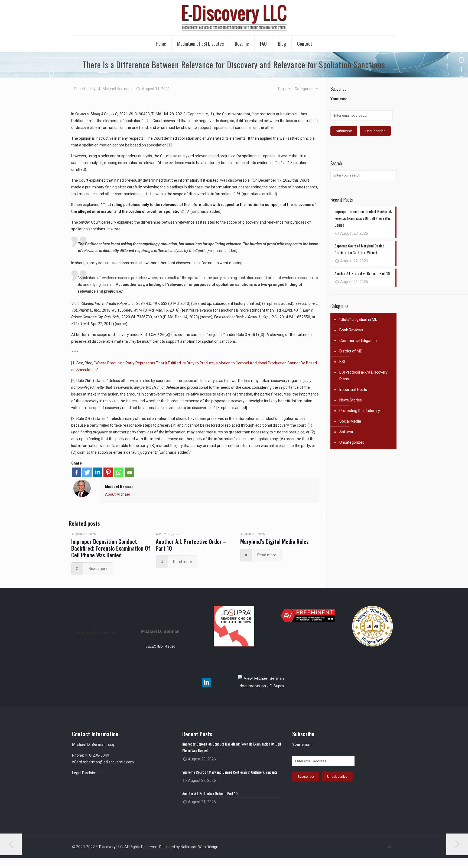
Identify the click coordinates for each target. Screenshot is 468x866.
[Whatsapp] (118, 472)
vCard (77, 762)
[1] (169, 145)
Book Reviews (351, 330)
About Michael (117, 494)
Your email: (340, 99)
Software (347, 432)
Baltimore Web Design (199, 847)
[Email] (129, 472)
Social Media (350, 421)
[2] (171, 334)
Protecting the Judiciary (359, 411)
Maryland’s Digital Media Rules (274, 541)
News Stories (350, 400)
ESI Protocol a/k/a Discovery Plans (363, 375)
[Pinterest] (108, 472)
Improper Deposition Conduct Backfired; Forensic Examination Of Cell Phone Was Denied (110, 548)
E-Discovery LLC (109, 847)
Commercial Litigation (358, 340)
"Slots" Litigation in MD (358, 319)
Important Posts (353, 389)
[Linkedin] (97, 472)
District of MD (350, 351)
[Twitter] (87, 472)
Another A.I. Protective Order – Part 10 (191, 544)
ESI (342, 362)
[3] (262, 334)
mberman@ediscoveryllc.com (108, 762)
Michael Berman (117, 89)
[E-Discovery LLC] (234, 17)
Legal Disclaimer (86, 773)
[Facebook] (76, 472)
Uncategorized (352, 442)
